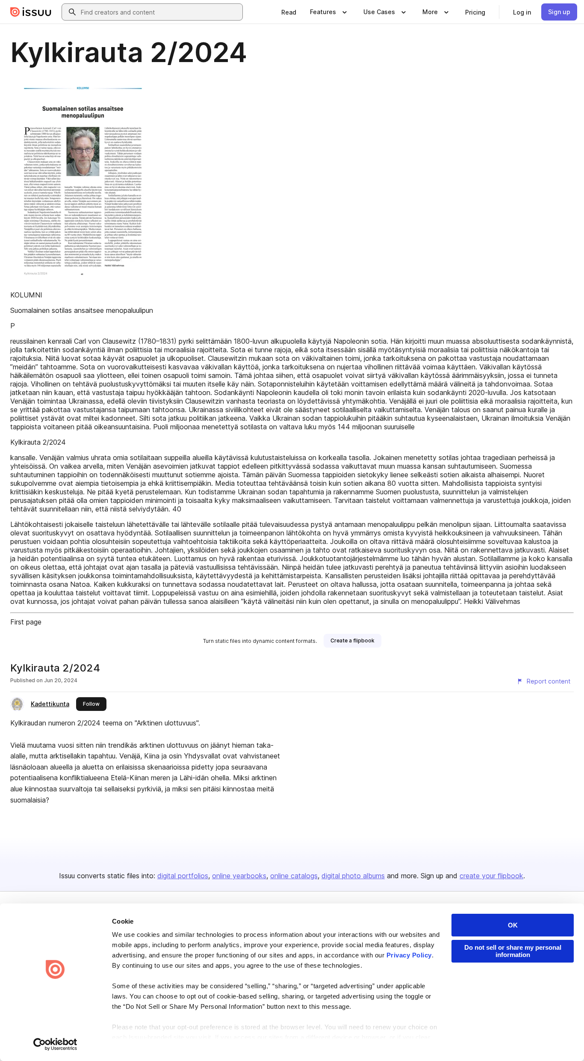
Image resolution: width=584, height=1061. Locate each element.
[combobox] (160, 12)
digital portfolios (182, 875)
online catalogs (294, 875)
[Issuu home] (31, 12)
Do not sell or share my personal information (512, 951)
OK (513, 925)
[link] (288, 12)
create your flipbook (491, 875)
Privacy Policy (409, 955)
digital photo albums (353, 875)
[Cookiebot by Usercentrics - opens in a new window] (55, 1044)
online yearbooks (239, 875)
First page (25, 622)
